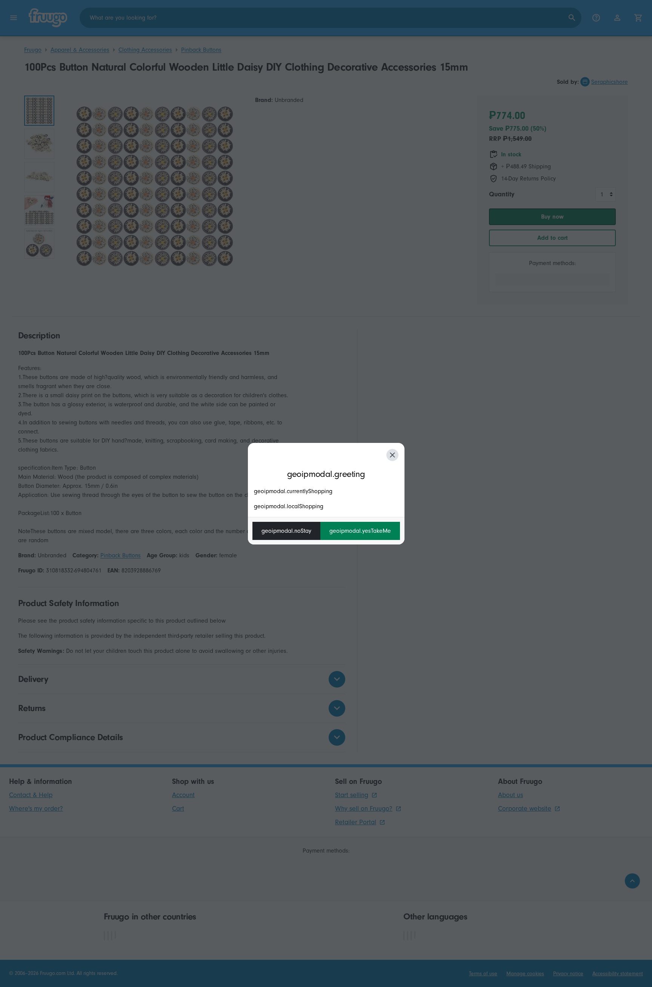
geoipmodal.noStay (286, 530)
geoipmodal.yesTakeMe (360, 530)
